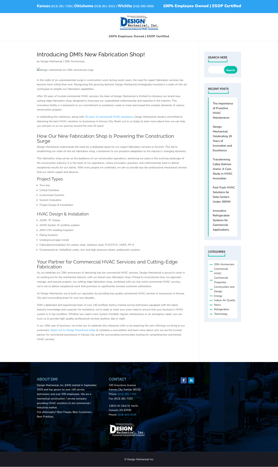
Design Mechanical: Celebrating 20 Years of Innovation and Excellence (222, 138)
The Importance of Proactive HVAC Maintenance (223, 111)
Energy (218, 296)
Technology (221, 314)
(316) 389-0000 (143, 6)
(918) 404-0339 (127, 414)
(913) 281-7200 (61, 6)
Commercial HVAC (221, 271)
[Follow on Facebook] (184, 380)
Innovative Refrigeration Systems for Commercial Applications (221, 220)
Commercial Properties (221, 280)
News (217, 305)
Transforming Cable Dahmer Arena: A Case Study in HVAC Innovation (222, 169)
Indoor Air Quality (224, 300)
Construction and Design (224, 289)
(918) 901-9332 (104, 6)
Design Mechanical (51, 61)
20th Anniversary (74, 61)
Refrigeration (221, 309)
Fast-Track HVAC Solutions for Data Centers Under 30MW (224, 195)
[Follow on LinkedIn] (191, 380)
